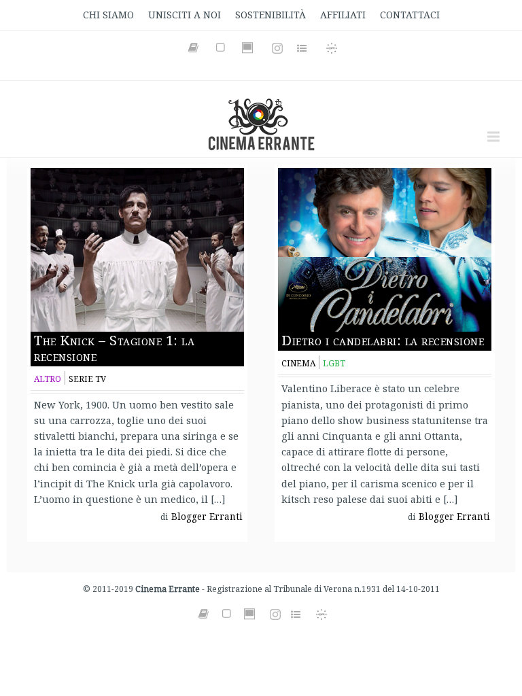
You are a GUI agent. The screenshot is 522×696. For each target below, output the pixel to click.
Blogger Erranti (207, 516)
